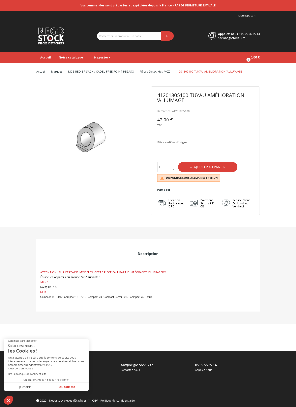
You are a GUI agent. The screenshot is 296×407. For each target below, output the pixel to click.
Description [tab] (148, 253)
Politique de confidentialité (117, 400)
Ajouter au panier (209, 167)
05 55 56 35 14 (250, 34)
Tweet (185, 190)
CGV (95, 400)
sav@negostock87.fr (231, 38)
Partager (176, 190)
